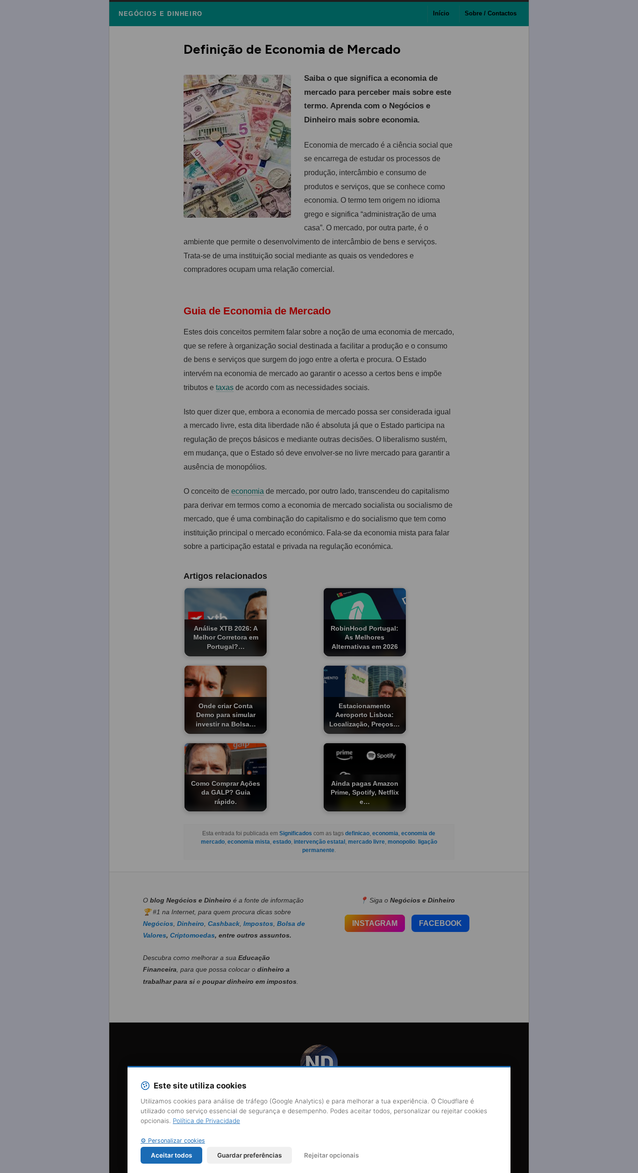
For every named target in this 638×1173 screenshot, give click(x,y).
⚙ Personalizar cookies (173, 1140)
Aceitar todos (171, 1155)
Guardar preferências (249, 1155)
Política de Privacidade (206, 1120)
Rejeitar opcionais (331, 1155)
